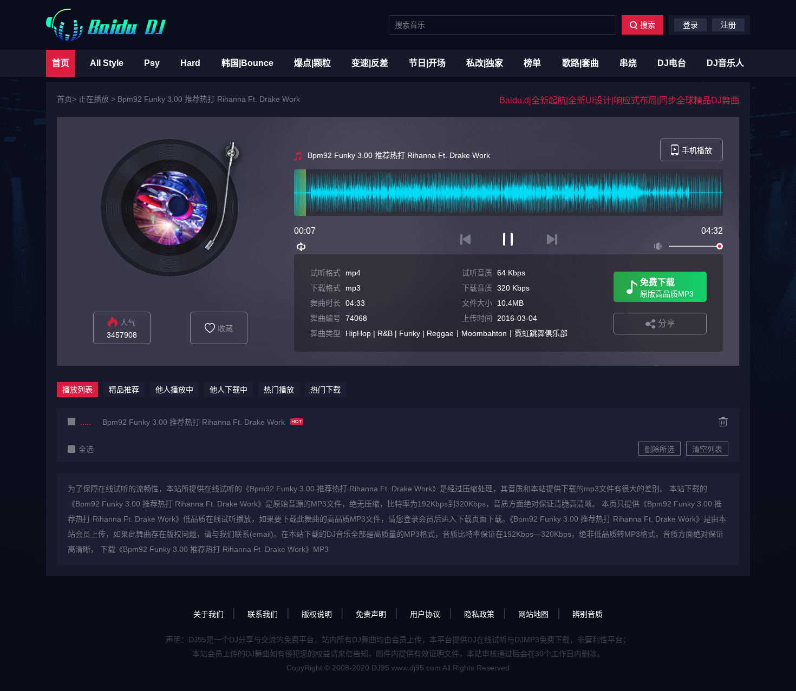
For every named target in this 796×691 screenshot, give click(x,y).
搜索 (647, 25)
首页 (60, 63)
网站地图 (533, 614)
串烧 (628, 63)
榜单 (532, 63)
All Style (106, 63)
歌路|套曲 (580, 63)
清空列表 (707, 449)
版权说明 (317, 614)
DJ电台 (671, 63)
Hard (190, 63)
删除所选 (659, 449)
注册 (728, 25)
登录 (690, 25)
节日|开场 (427, 63)
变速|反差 (369, 63)
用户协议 (425, 614)
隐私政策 (479, 614)
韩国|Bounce (247, 63)
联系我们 (262, 614)
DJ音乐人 (725, 63)
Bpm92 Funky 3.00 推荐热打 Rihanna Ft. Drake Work (209, 99)
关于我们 (208, 614)
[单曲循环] (301, 246)
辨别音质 (587, 614)
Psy (152, 63)
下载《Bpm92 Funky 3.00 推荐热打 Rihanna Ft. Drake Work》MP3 (214, 549)
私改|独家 (484, 63)
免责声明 (371, 614)
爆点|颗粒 (312, 63)
